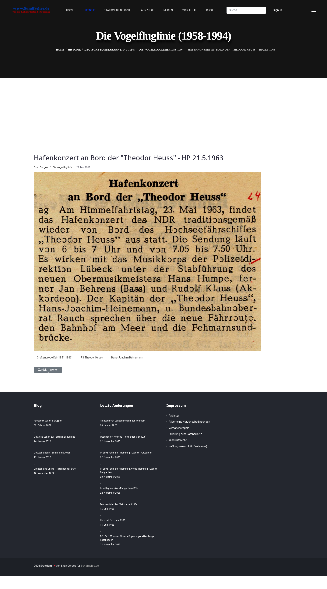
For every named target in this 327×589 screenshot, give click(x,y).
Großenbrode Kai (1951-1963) (54, 357)
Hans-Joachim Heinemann (127, 357)
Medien (168, 10)
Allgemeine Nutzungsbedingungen (189, 421)
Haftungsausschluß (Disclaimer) (188, 446)
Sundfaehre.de (90, 565)
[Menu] (313, 10)
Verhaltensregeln (179, 427)
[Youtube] (306, 10)
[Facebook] (294, 10)
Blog (209, 10)
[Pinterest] (300, 10)
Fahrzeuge (147, 10)
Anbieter (174, 415)
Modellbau (189, 10)
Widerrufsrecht (178, 440)
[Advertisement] (163, 106)
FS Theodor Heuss (92, 357)
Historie (89, 10)
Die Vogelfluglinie (62, 167)
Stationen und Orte (117, 10)
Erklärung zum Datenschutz (185, 434)
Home (70, 10)
